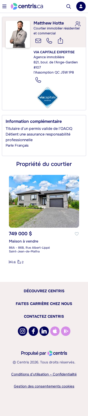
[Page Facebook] (33, 331)
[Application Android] (65, 331)
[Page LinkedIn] (44, 331)
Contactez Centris (44, 316)
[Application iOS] (55, 331)
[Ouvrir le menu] (4, 6)
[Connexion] (81, 6)
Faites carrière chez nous (44, 303)
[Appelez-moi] (49, 40)
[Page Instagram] (22, 331)
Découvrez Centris (44, 290)
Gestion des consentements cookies (44, 386)
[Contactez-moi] (38, 40)
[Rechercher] (69, 6)
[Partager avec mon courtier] (77, 24)
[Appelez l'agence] (38, 80)
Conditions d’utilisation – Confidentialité (44, 374)
